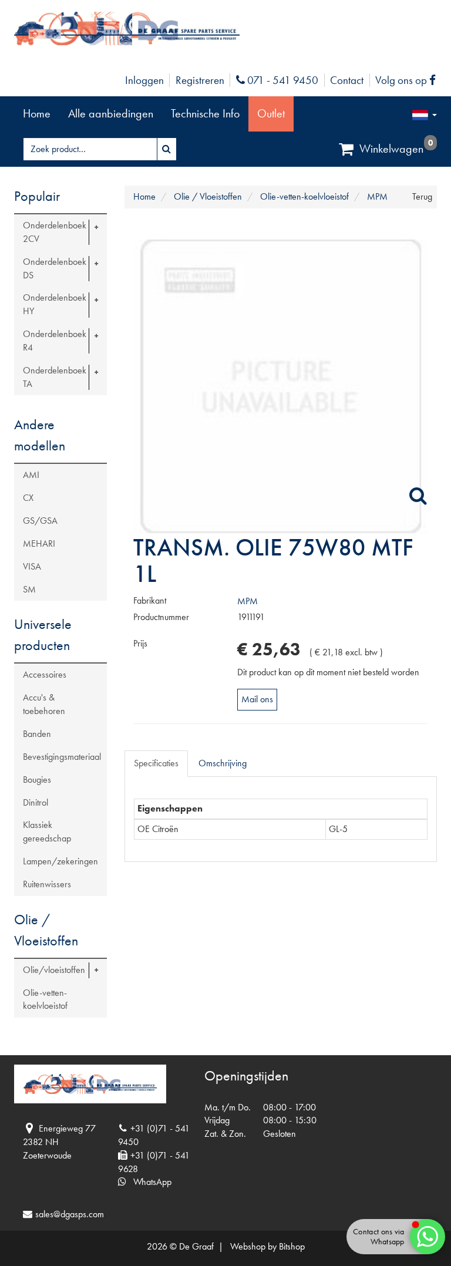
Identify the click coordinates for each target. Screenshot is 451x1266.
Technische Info (205, 113)
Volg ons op (408, 80)
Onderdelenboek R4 (54, 340)
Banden (37, 734)
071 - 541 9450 (281, 80)
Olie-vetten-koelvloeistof (45, 999)
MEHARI (39, 543)
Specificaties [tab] (156, 763)
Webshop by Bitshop (267, 1246)
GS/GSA (40, 520)
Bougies (37, 779)
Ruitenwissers (47, 884)
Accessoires (44, 674)
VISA (32, 566)
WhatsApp (148, 1182)
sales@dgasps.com (69, 1214)
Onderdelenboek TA (54, 377)
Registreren (200, 80)
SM (29, 589)
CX (28, 497)
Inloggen (144, 80)
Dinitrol (35, 802)
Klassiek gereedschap (47, 831)
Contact (347, 80)
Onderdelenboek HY (54, 304)
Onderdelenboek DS (54, 268)
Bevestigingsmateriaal (62, 756)
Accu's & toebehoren (44, 704)
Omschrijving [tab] (222, 763)
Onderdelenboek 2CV (54, 232)
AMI (31, 475)
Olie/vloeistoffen (54, 970)
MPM (247, 601)
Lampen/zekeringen (60, 861)
